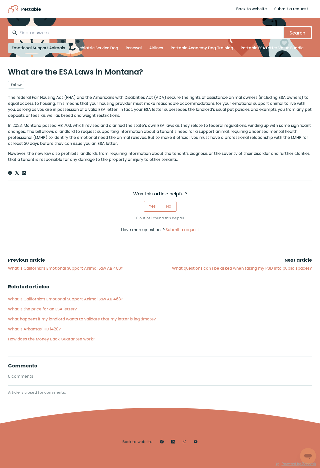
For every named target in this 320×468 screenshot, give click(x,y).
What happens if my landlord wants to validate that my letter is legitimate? (82, 319)
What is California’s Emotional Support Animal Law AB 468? (65, 268)
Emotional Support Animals (38, 48)
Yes (152, 206)
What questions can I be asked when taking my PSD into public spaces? (242, 268)
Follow (16, 84)
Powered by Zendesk (299, 464)
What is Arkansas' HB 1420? (34, 329)
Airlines (156, 48)
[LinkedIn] (24, 173)
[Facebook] (10, 173)
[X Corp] (17, 173)
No (168, 206)
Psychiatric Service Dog (95, 48)
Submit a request (291, 9)
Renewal (134, 48)
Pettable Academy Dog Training (202, 48)
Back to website (251, 9)
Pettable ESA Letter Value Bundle (272, 48)
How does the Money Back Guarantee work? (51, 339)
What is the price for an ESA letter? (42, 309)
